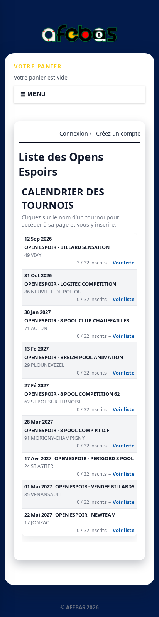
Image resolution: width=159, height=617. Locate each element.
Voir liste (124, 262)
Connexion (73, 133)
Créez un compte (118, 133)
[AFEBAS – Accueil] (79, 33)
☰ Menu (33, 94)
